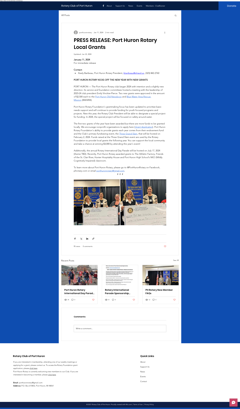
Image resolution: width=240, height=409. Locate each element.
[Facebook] (103, 5)
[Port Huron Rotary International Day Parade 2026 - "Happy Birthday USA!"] (79, 275)
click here (33, 368)
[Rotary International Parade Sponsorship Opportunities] (120, 275)
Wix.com (129, 404)
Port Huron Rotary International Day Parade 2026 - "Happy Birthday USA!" (79, 291)
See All (176, 260)
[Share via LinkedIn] (87, 238)
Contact (143, 381)
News (142, 371)
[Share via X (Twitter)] (81, 238)
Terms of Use (137, 404)
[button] (175, 15)
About (142, 362)
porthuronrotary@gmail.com (30, 382)
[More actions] (164, 32)
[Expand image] (97, 202)
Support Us (144, 367)
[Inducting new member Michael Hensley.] (160, 275)
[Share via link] (93, 238)
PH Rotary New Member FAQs (159, 291)
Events (143, 376)
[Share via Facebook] (75, 238)
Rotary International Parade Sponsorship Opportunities (117, 291)
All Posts (65, 15)
